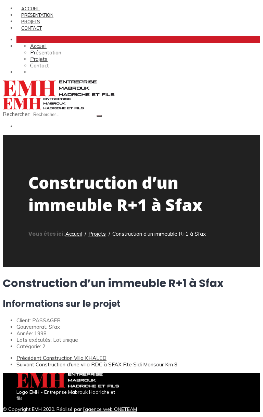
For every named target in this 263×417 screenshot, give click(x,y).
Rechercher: (17, 114)
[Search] (99, 116)
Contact (31, 28)
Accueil (30, 8)
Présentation (37, 15)
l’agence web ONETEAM (110, 409)
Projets (30, 21)
